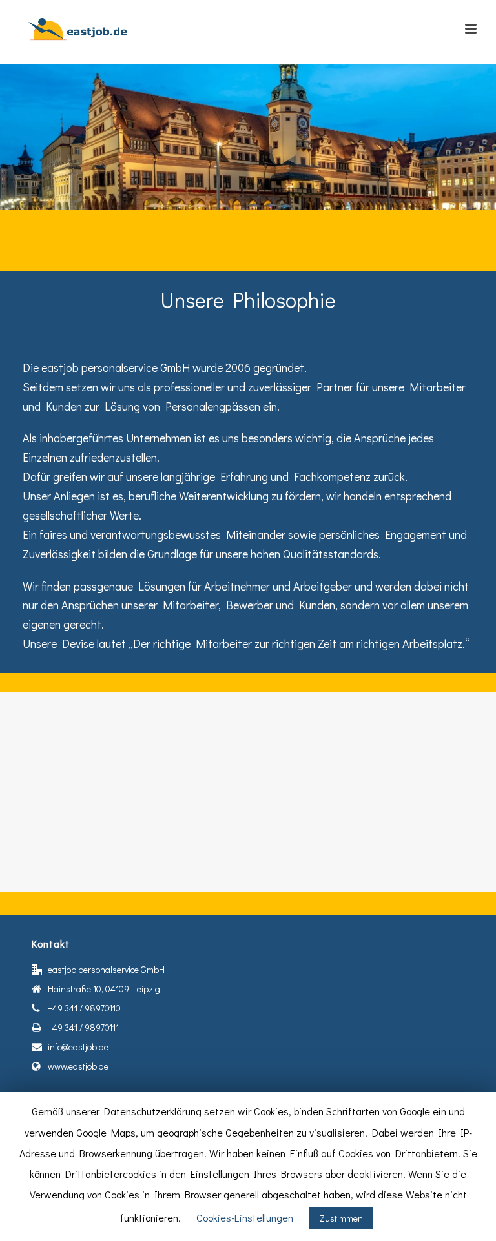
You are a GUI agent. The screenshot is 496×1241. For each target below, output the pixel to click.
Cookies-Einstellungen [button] (244, 1217)
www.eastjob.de (78, 1066)
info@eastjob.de (78, 1047)
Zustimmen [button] (341, 1218)
